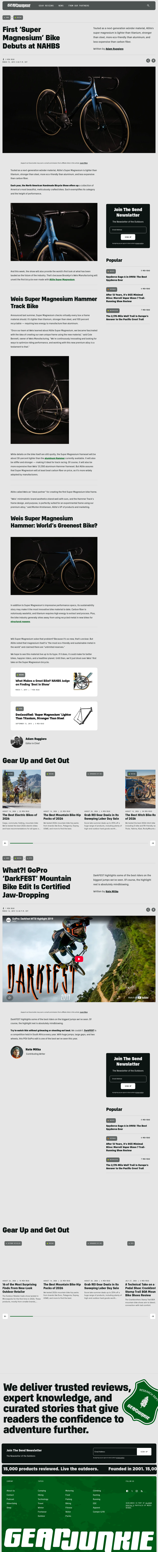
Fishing (68, 1499)
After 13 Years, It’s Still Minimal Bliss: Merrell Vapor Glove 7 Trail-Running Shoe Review (125, 298)
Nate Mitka (33, 1049)
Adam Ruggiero (36, 739)
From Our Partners (78, 5)
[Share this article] (148, 60)
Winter (41, 1508)
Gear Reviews (46, 5)
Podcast (10, 1499)
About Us (11, 1491)
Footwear (113, 289)
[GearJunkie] (19, 6)
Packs (68, 1516)
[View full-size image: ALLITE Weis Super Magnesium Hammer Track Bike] (79, 110)
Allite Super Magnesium (62, 280)
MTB (30, 858)
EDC (95, 1504)
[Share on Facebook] (154, 61)
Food (67, 1495)
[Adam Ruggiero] (17, 741)
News (61, 5)
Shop (9, 1508)
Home (7, 17)
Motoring (69, 1491)
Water (68, 1512)
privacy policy (139, 243)
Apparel (96, 1508)
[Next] (153, 843)
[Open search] (148, 6)
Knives (112, 271)
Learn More (84, 163)
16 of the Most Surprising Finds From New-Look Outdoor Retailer (19, 1288)
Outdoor (41, 1516)
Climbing (97, 1491)
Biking (19, 17)
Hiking (40, 1495)
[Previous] (5, 843)
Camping (42, 1491)
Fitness (68, 1508)
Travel (40, 1504)
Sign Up (128, 237)
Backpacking (114, 310)
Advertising (12, 1504)
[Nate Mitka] (17, 1052)
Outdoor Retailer (14, 1243)
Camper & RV (99, 1512)
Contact (10, 1495)
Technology (43, 1499)
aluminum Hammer (55, 458)
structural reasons (20, 622)
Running (96, 1499)
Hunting (96, 1495)
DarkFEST (89, 1031)
